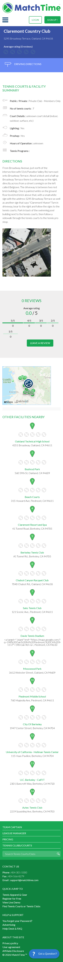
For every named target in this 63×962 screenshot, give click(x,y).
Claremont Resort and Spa (32, 524)
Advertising (8, 924)
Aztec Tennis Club (32, 807)
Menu (5, 19)
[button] (44, 953)
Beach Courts (32, 496)
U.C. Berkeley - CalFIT (32, 779)
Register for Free (11, 898)
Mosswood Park (32, 668)
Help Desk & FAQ (12, 928)
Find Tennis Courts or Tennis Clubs (21, 906)
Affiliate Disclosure (13, 950)
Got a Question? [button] (47, 953)
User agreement (11, 947)
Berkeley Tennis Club (32, 552)
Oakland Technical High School (32, 441)
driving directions (27, 63)
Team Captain (12, 827)
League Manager (14, 833)
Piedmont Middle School (32, 696)
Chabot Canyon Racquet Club (32, 580)
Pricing (7, 839)
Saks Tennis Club (32, 607)
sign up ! (52, 19)
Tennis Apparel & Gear (14, 894)
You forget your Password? (17, 920)
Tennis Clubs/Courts (17, 845)
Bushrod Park (32, 469)
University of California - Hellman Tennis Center (32, 751)
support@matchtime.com (24, 880)
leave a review (40, 342)
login (35, 19)
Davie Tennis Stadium (32, 635)
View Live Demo (11, 902)
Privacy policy (10, 943)
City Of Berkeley (32, 724)
